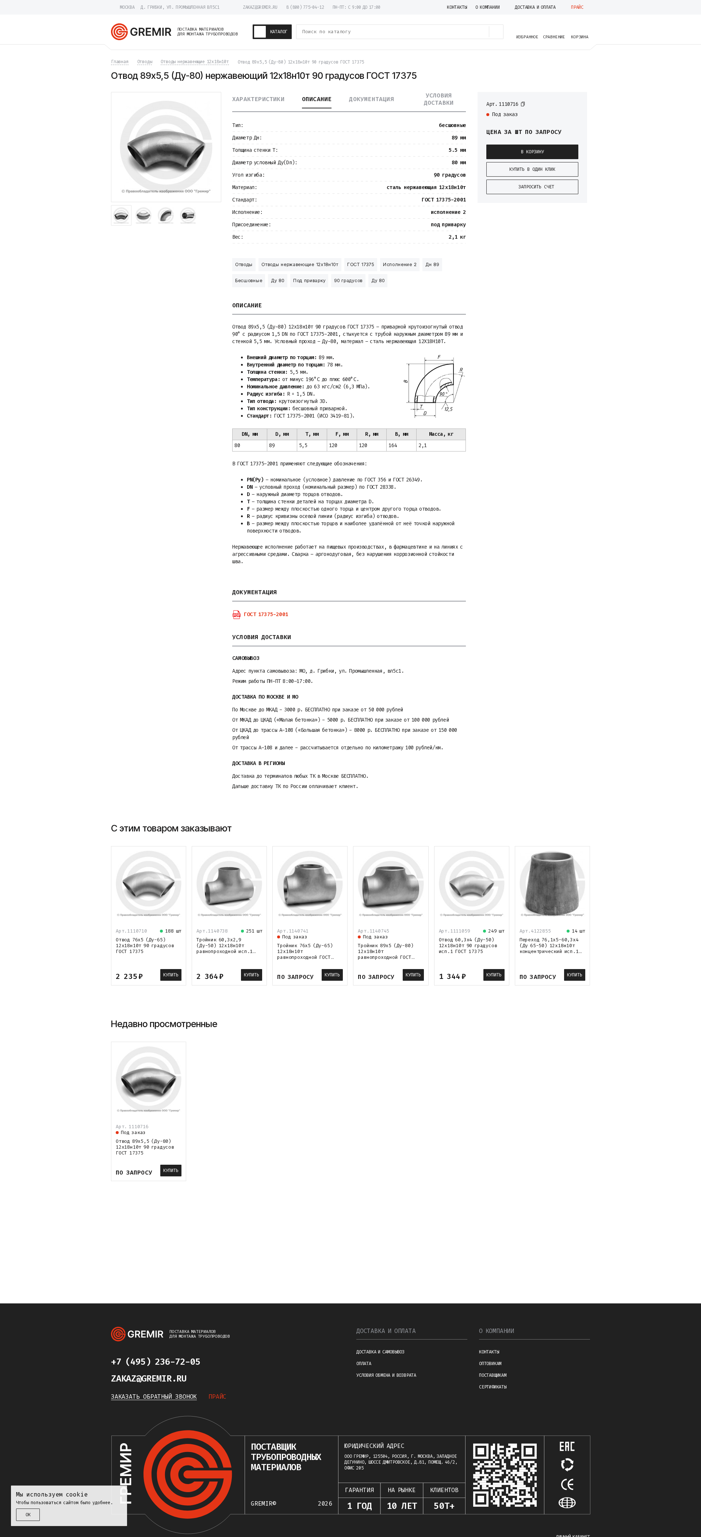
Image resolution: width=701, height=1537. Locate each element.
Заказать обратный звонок (154, 1396)
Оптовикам (490, 1364)
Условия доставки (439, 99)
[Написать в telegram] (222, 1362)
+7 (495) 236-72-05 (155, 1362)
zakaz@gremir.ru (260, 7)
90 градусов (348, 280)
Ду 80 (277, 280)
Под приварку (309, 280)
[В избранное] (574, 103)
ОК (28, 1515)
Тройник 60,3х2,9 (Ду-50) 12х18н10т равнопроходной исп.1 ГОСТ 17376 (224, 948)
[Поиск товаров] (496, 32)
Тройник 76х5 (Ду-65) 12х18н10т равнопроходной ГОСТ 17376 (305, 954)
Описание (317, 99)
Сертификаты (492, 1387)
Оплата (363, 1364)
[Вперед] (583, 828)
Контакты (489, 1352)
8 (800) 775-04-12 (305, 7)
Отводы (244, 264)
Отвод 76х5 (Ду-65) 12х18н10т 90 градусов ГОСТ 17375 (145, 945)
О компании (496, 1331)
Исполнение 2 (400, 264)
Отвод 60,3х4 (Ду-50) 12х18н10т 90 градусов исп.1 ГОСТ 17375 (468, 945)
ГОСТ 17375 (360, 264)
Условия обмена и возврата (386, 1375)
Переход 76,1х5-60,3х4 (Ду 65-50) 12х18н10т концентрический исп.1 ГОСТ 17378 (549, 948)
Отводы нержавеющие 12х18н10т (299, 264)
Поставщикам (492, 1375)
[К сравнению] (561, 103)
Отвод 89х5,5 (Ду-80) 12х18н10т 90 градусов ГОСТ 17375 (145, 1147)
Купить (171, 975)
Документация (371, 99)
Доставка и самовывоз (380, 1352)
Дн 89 (432, 264)
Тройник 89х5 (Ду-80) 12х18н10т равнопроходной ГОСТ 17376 (385, 954)
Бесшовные (248, 280)
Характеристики (258, 99)
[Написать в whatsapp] (239, 1362)
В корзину (532, 152)
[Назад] (565, 828)
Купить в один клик (532, 169)
